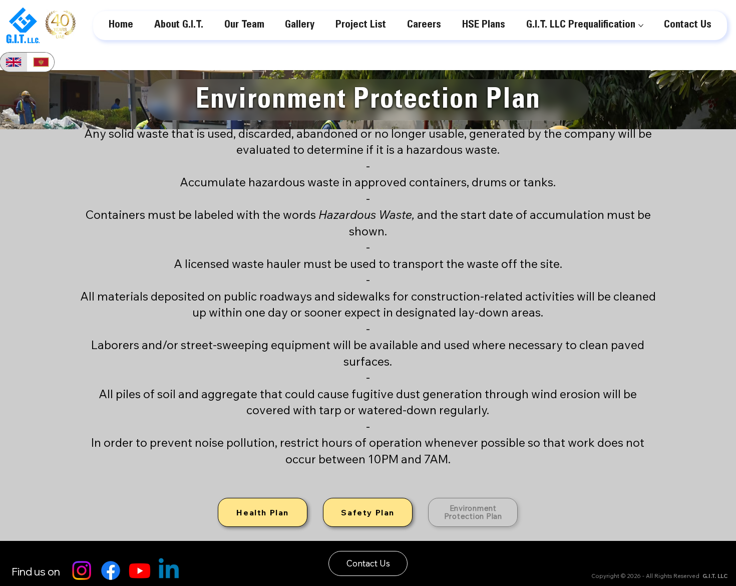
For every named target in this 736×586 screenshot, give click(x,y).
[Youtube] (139, 570)
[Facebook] (110, 570)
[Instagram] (81, 570)
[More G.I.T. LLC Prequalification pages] (640, 25)
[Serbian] (41, 62)
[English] (13, 62)
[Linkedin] (168, 570)
